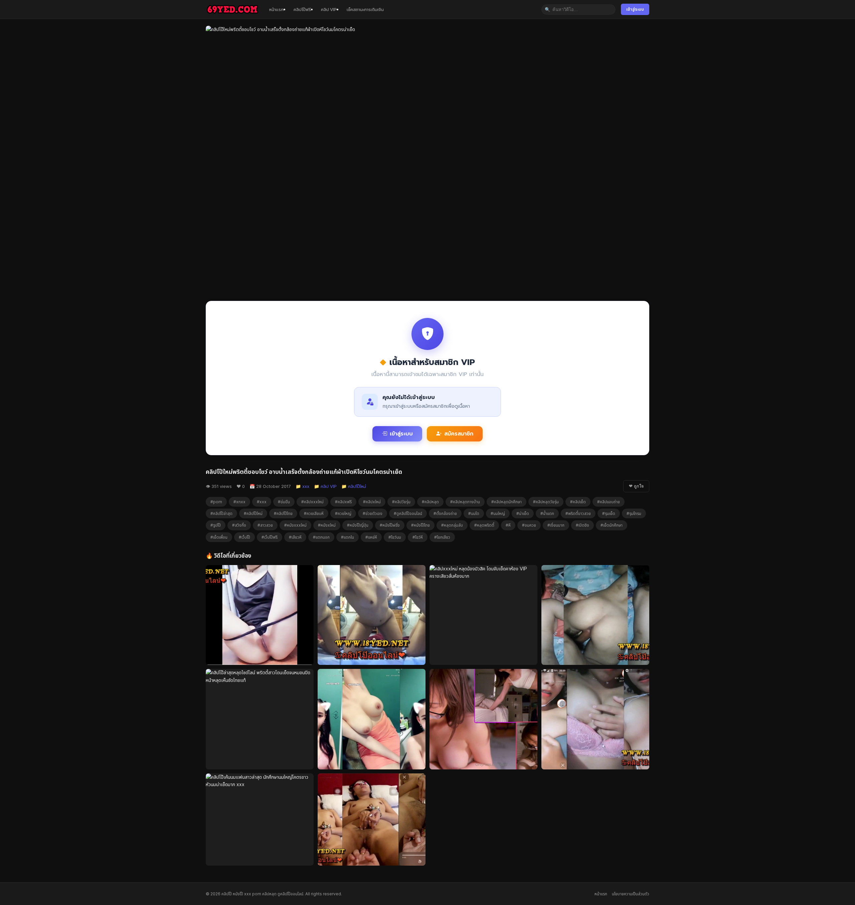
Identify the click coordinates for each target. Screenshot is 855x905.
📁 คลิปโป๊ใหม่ (353, 486)
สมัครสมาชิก (458, 434)
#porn (216, 501)
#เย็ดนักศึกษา (612, 525)
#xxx (262, 501)
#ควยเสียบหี (314, 513)
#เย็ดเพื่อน (218, 537)
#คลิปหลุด (430, 501)
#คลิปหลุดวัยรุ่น (546, 501)
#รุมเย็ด (608, 513)
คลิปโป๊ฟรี (302, 9)
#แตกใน (347, 537)
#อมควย (529, 525)
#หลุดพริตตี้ (484, 525)
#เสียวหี (295, 537)
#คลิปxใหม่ (372, 501)
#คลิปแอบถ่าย (608, 501)
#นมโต (473, 513)
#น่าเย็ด (522, 513)
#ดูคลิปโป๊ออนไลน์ (408, 513)
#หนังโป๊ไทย (420, 525)
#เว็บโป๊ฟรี (270, 537)
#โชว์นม (394, 537)
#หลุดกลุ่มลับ (452, 525)
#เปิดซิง (582, 525)
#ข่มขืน (284, 501)
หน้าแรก (276, 9)
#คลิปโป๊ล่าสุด (221, 513)
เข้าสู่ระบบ (635, 9)
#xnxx (239, 501)
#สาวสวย (265, 525)
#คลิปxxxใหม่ (312, 501)
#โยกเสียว (442, 537)
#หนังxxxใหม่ (295, 525)
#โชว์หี (417, 537)
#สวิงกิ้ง (239, 525)
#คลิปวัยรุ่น (401, 501)
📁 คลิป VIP (325, 486)
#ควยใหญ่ (343, 513)
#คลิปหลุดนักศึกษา (506, 501)
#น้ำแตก (547, 513)
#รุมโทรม (634, 513)
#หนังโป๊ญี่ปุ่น (357, 525)
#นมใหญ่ (498, 513)
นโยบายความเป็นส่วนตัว (630, 893)
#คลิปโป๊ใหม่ (253, 513)
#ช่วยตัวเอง (372, 513)
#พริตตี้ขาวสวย (578, 513)
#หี (508, 525)
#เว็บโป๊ (244, 537)
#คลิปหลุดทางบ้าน (465, 501)
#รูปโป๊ (215, 525)
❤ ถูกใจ (636, 486)
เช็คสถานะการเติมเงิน (365, 9)
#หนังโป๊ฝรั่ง (390, 525)
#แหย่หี (371, 537)
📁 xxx (302, 486)
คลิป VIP (329, 9)
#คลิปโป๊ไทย (283, 513)
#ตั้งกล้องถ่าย (445, 513)
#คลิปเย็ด (578, 501)
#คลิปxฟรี (343, 501)
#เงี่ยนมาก (555, 525)
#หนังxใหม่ (327, 525)
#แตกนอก (321, 537)
